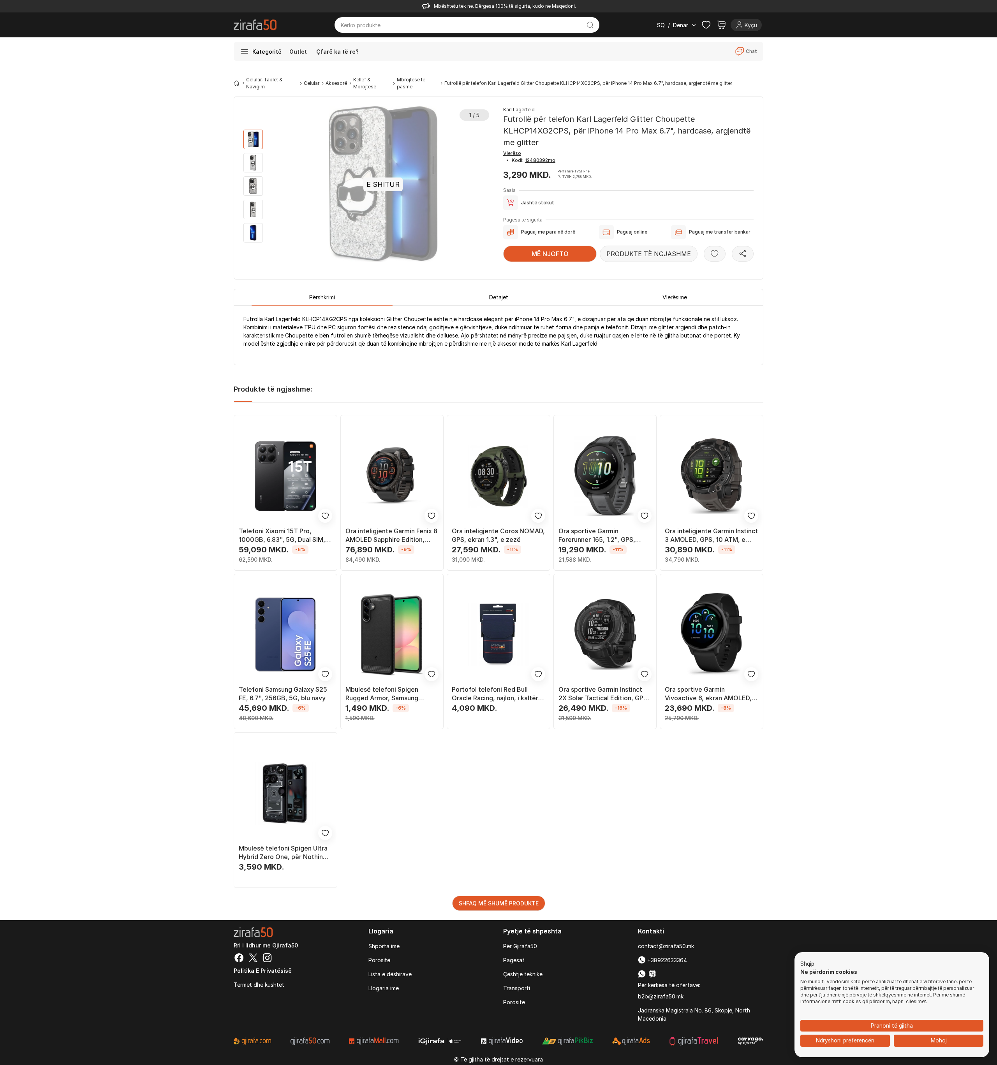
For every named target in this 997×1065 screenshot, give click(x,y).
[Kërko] (590, 25)
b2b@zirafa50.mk (660, 996)
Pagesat (514, 960)
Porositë (379, 960)
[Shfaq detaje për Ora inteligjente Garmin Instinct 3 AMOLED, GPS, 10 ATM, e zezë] (711, 476)
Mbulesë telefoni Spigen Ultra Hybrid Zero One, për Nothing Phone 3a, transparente (283, 852)
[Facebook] (239, 959)
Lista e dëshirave (390, 974)
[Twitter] (253, 959)
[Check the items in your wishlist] (706, 24)
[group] (253, 139)
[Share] (743, 254)
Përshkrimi (322, 297)
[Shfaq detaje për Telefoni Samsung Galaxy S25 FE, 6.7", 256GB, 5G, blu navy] (285, 635)
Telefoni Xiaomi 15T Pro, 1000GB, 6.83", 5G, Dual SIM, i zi (283, 535)
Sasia (509, 190)
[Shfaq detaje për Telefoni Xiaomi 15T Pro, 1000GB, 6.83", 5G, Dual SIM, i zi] (285, 476)
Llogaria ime (383, 988)
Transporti (516, 988)
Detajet (498, 297)
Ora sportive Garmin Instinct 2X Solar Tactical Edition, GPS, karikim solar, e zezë (603, 693)
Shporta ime (384, 946)
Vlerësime (674, 297)
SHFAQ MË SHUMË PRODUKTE (499, 903)
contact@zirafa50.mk (666, 946)
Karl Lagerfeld (519, 109)
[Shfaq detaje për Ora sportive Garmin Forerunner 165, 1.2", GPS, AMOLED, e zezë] (605, 476)
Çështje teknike (523, 974)
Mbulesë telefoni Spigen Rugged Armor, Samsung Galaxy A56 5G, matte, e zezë (390, 693)
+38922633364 (666, 960)
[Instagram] (267, 959)
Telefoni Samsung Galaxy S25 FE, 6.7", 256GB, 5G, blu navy (283, 693)
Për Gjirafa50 (520, 946)
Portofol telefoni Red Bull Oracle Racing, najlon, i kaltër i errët (496, 693)
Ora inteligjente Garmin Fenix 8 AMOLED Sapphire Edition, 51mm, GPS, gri (391, 535)
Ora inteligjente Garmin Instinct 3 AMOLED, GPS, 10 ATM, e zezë (711, 535)
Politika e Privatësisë (263, 970)
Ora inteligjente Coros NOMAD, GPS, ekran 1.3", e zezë (498, 535)
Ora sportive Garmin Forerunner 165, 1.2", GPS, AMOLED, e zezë (596, 535)
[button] (807, 964)
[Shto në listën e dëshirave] (715, 254)
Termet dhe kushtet (259, 984)
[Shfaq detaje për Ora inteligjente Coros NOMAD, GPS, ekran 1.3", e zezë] (498, 476)
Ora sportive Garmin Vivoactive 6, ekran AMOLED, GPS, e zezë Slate (708, 693)
